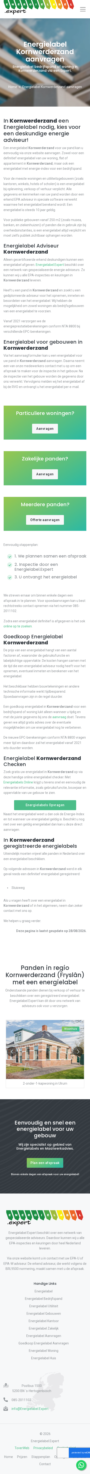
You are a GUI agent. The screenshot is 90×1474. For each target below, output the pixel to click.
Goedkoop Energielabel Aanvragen (43, 1343)
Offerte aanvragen (45, 520)
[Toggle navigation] (82, 9)
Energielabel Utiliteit (43, 1306)
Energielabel (44, 1291)
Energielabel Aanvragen (43, 1336)
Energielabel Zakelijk (44, 1328)
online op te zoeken (17, 626)
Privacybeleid (43, 1448)
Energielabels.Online (18, 782)
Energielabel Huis (43, 1358)
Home (12, 87)
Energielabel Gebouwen (44, 1313)
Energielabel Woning (43, 1351)
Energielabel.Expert (50, 265)
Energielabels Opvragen (45, 805)
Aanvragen (45, 428)
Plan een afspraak (45, 1163)
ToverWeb (22, 1448)
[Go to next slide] (78, 1052)
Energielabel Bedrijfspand (43, 1299)
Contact (45, 1464)
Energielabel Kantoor (44, 1321)
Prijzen (22, 1457)
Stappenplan (40, 1457)
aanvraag (59, 717)
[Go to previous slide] (12, 1052)
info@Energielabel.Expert (30, 1409)
